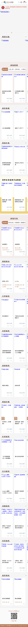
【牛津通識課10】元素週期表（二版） (6, 458)
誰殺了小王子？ (19, 128)
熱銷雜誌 (4, 222)
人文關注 (23, 69)
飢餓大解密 (5, 385)
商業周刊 (4, 244)
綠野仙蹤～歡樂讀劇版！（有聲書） (19, 423)
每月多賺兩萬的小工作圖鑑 (19, 351)
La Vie (17, 281)
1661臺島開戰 (6, 128)
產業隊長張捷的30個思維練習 (6, 163)
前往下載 (14, 621)
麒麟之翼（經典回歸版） (6, 201)
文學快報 (17, 69)
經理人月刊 (5, 281)
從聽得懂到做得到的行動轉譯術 (6, 351)
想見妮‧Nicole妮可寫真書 (6, 561)
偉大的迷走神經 (19, 456)
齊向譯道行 (5, 316)
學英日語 (11, 222)
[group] (14, 22)
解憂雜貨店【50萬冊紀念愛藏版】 (20, 201)
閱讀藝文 (23, 222)
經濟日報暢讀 (6, 598)
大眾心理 (11, 69)
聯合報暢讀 (18, 598)
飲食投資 (17, 385)
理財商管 (4, 69)
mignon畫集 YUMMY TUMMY (7, 492)
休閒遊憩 (17, 222)
